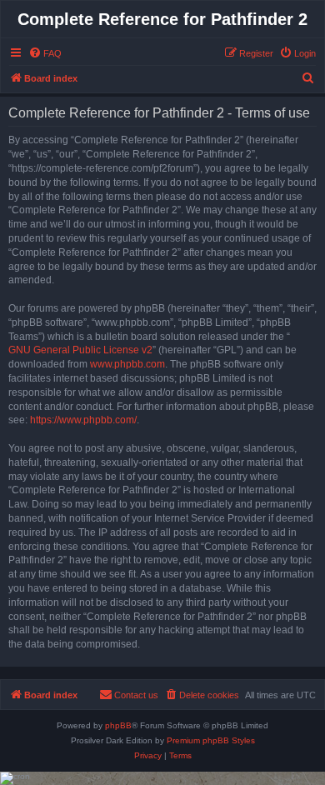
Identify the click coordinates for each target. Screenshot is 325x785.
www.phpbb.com (127, 364)
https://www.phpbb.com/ (83, 420)
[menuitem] (45, 53)
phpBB (118, 725)
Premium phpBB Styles (211, 740)
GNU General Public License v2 (80, 350)
